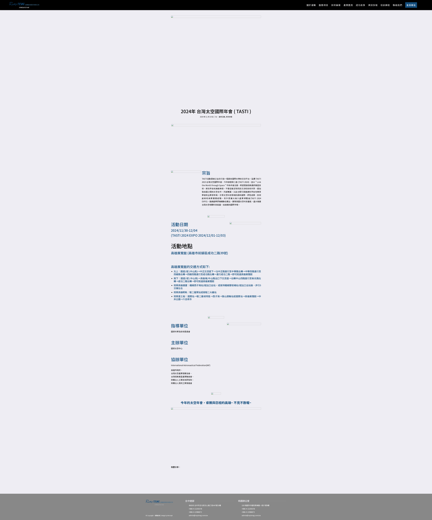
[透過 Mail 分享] (186, 474)
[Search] (420, 5)
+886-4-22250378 (195, 509)
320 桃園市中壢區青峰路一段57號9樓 (255, 505)
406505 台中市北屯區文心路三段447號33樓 (205, 505)
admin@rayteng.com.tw (198, 515)
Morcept (170, 515)
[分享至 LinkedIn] (180, 474)
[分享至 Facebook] (174, 474)
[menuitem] (311, 5)
